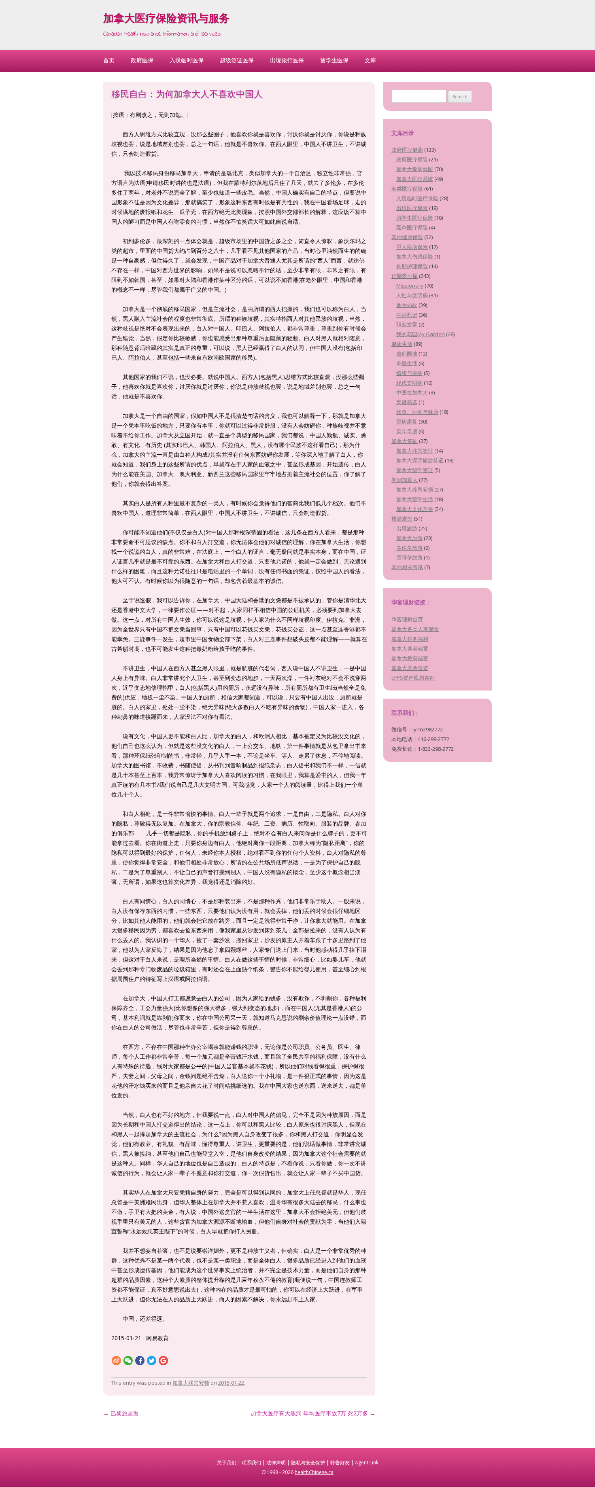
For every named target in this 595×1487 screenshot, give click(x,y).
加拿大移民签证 (414, 450)
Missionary (409, 285)
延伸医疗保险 (412, 227)
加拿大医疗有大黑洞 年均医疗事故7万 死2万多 (313, 1413)
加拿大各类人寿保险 (415, 629)
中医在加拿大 (412, 392)
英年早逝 (406, 431)
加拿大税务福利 (409, 638)
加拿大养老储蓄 (409, 648)
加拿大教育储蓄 (409, 658)
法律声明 (276, 1462)
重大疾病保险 (412, 246)
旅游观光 (401, 518)
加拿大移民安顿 (190, 1382)
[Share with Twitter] (151, 1360)
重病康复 (406, 421)
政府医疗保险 (412, 159)
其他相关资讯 (407, 567)
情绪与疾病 (409, 373)
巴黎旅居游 (121, 1413)
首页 (109, 60)
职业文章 (406, 324)
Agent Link (366, 1462)
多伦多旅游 (409, 547)
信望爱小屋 (404, 276)
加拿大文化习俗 (414, 509)
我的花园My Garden (420, 334)
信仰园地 (406, 353)
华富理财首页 (407, 619)
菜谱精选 (406, 402)
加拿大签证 (404, 441)
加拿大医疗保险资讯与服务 (166, 19)
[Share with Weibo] (116, 1360)
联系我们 (251, 1462)
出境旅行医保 (287, 60)
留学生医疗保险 (414, 217)
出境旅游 (406, 528)
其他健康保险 (407, 237)
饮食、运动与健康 (417, 411)
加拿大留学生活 (414, 499)
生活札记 (406, 314)
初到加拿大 (404, 479)
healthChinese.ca (314, 1472)
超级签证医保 (237, 60)
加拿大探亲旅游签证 (420, 460)
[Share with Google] (163, 1360)
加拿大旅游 (409, 538)
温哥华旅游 (409, 557)
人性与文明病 (412, 295)
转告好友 (340, 1462)
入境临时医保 (187, 60)
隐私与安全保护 (308, 1462)
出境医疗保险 (412, 208)
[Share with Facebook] (139, 1360)
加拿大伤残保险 (414, 256)
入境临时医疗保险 (417, 198)
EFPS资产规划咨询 (413, 677)
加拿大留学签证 (414, 470)
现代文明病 (409, 382)
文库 (370, 60)
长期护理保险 (412, 266)
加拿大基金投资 (409, 667)
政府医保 (142, 60)
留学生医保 (334, 60)
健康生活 (401, 343)
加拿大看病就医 (414, 169)
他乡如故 (406, 305)
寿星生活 (406, 363)
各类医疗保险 (407, 188)
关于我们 (226, 1462)
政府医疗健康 (407, 149)
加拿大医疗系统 (414, 178)
